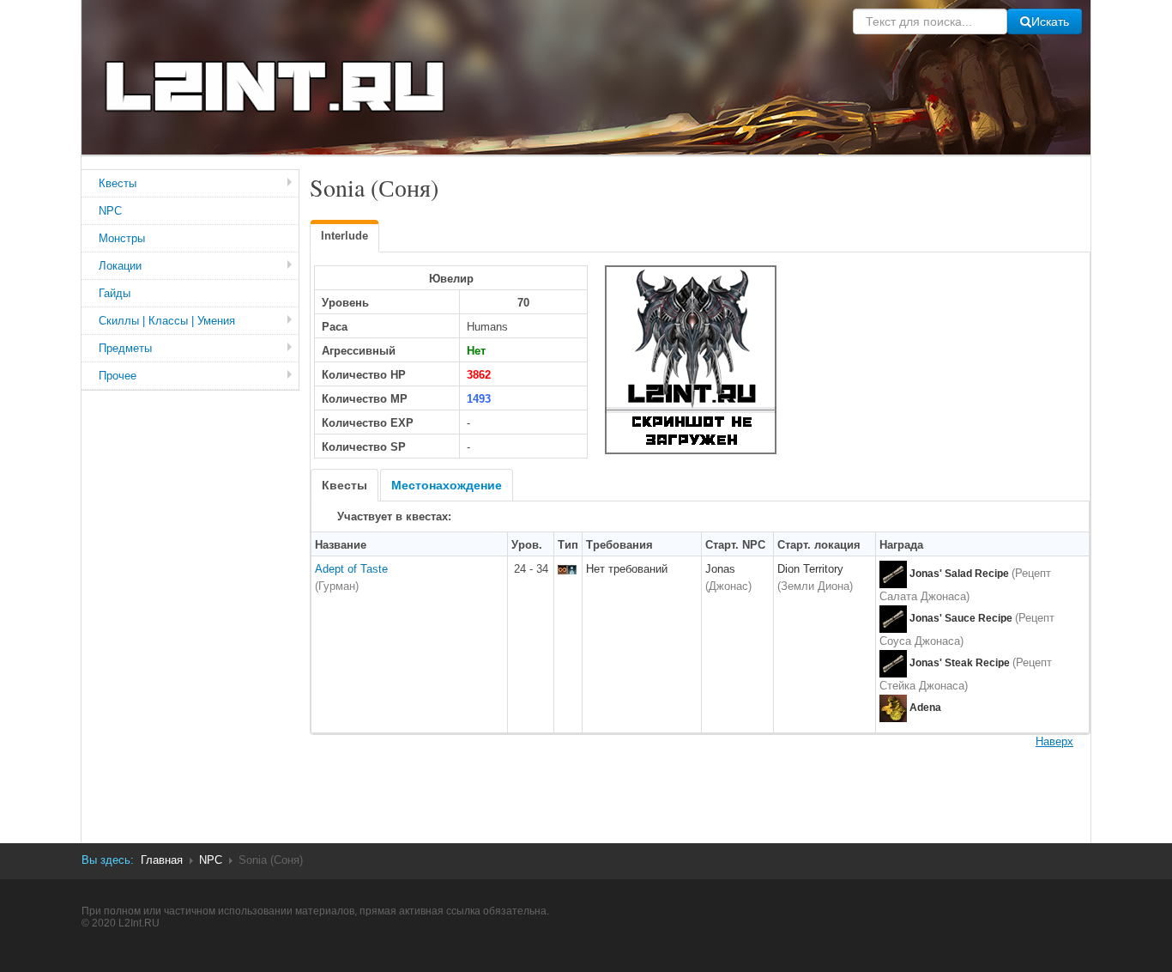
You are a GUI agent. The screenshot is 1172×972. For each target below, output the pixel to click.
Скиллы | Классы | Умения (167, 320)
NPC (110, 210)
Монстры (122, 238)
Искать (1050, 21)
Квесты (117, 183)
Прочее (117, 375)
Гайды (114, 293)
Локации (120, 265)
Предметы (125, 348)
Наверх (1054, 741)
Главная (162, 860)
